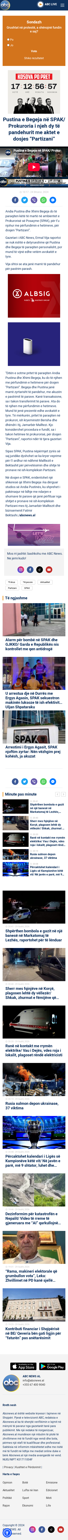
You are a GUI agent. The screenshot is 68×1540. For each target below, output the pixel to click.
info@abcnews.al (33, 1380)
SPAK (27, 588)
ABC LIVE (51, 4)
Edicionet (52, 1490)
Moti (49, 1498)
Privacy (8, 1467)
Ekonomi (27, 1506)
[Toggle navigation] (62, 5)
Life (48, 1506)
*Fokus (11, 582)
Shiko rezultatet (34, 58)
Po (11, 40)
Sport (25, 1498)
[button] (7, 1533)
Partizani (12, 588)
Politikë (7, 1498)
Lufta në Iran (30, 1490)
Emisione (52, 1483)
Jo (11, 45)
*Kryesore (28, 582)
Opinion (7, 1483)
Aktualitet (45, 582)
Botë (25, 1483)
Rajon (6, 1506)
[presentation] (58, 795)
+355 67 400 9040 (34, 1385)
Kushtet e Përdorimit (28, 1467)
